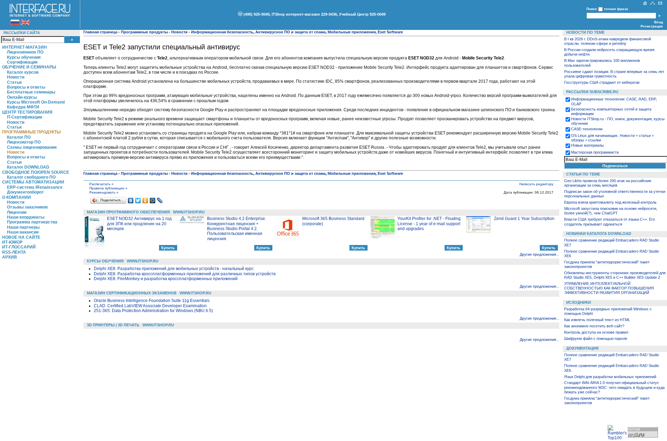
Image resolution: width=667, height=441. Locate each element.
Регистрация (652, 26)
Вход (658, 22)
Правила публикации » (108, 188)
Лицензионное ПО (25, 52)
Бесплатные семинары (31, 92)
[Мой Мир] (152, 200)
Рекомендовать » (103, 192)
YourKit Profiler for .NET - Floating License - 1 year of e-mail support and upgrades (429, 223)
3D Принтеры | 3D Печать (113, 325)
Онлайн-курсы (22, 97)
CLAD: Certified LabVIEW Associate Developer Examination (150, 305)
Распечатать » (101, 184)
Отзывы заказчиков (27, 207)
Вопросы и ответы (26, 87)
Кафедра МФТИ (23, 107)
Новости (15, 77)
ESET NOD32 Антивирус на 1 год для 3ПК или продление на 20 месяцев (139, 223)
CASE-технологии (586, 129)
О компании (16, 197)
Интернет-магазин (24, 47)
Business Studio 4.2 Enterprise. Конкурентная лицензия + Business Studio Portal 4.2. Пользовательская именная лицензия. (236, 228)
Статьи (14, 82)
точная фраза (616, 9)
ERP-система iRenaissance (35, 187)
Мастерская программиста (595, 152)
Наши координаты (25, 217)
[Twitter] (138, 200)
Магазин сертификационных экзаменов (131, 293)
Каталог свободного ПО (31, 177)
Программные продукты (31, 132)
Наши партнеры (23, 227)
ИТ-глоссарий (19, 247)
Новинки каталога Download (598, 233)
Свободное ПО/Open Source (35, 172)
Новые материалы (587, 145)
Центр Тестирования (27, 112)
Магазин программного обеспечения (128, 212)
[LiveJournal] (160, 200)
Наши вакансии (23, 232)
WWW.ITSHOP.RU (189, 212)
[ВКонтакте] (130, 200)
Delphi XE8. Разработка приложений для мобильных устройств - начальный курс (174, 268)
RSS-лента (14, 252)
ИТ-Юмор (12, 242)
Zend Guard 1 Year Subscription (524, 218)
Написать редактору (536, 184)
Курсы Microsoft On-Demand (36, 102)
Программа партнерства (32, 222)
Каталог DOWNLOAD (28, 167)
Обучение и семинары (29, 67)
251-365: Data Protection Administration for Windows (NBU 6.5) (153, 310)
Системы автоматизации (33, 182)
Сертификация (22, 62)
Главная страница (100, 32)
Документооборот (25, 192)
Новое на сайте (21, 237)
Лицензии (16, 212)
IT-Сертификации (24, 117)
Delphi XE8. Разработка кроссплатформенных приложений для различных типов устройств (184, 273)
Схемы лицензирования (32, 147)
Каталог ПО (19, 137)
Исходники (578, 302)
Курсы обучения (24, 57)
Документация (582, 348)
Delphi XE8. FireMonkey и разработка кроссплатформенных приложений (166, 278)
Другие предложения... (539, 254)
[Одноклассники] (145, 200)
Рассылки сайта (21, 33)
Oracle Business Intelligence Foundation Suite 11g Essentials (151, 300)
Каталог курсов (23, 72)
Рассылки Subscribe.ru (592, 92)
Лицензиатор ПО (24, 142)
